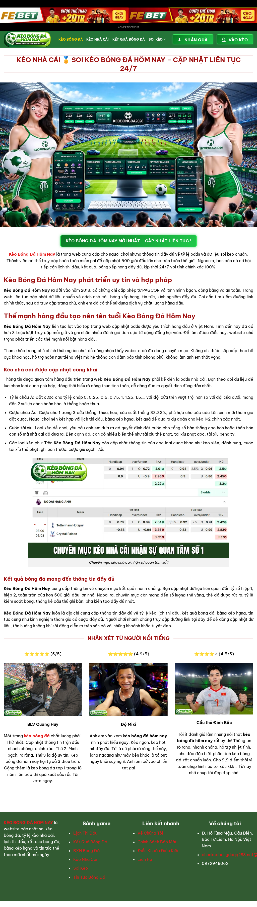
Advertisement (128, 27)
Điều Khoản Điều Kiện (158, 850)
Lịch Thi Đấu (85, 833)
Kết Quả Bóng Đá (128, 39)
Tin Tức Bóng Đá (89, 877)
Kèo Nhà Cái (97, 39)
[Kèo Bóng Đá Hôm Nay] (27, 39)
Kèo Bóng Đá (70, 39)
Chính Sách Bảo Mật (157, 841)
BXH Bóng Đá (86, 850)
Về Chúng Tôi (150, 833)
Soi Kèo (156, 39)
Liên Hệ (145, 859)
